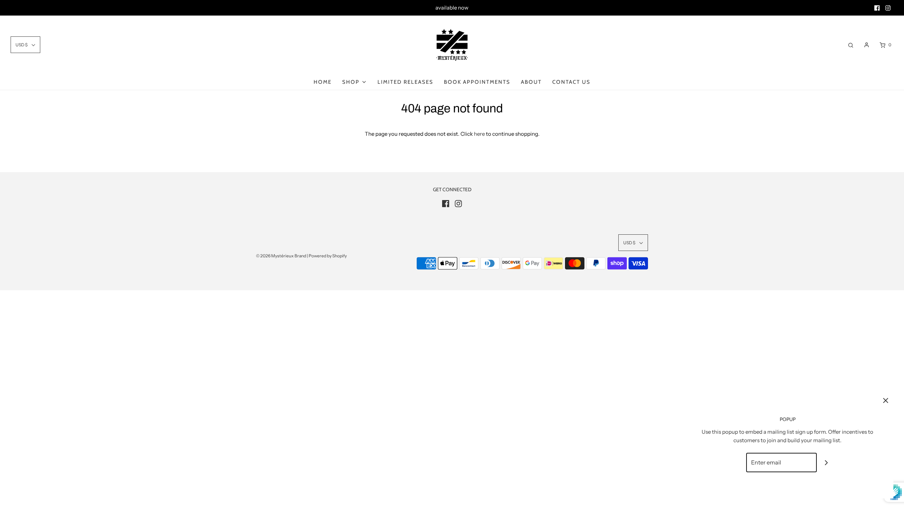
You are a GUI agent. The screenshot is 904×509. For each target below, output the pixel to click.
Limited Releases (405, 82)
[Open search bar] (850, 44)
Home (323, 82)
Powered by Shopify (328, 255)
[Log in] (866, 45)
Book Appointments (477, 82)
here (479, 133)
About (531, 82)
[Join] (826, 462)
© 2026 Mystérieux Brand (281, 255)
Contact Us (571, 82)
